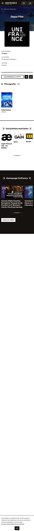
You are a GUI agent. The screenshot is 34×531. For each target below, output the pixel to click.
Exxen (28, 142)
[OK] (17, 528)
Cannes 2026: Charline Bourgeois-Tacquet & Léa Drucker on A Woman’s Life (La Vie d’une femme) (11, 204)
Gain (16, 142)
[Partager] (26, 77)
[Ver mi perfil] (30, 3)
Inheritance (6, 110)
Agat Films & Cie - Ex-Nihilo (6, 146)
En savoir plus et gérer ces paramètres (12, 524)
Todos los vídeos (8, 220)
